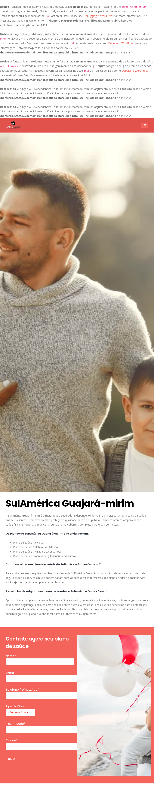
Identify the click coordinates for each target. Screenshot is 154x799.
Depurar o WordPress (121, 43)
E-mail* (11, 673)
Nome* (11, 656)
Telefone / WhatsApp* (22, 689)
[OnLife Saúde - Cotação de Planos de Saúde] (13, 125)
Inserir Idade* (15, 724)
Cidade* (11, 740)
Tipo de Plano (16, 706)
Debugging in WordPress (99, 16)
